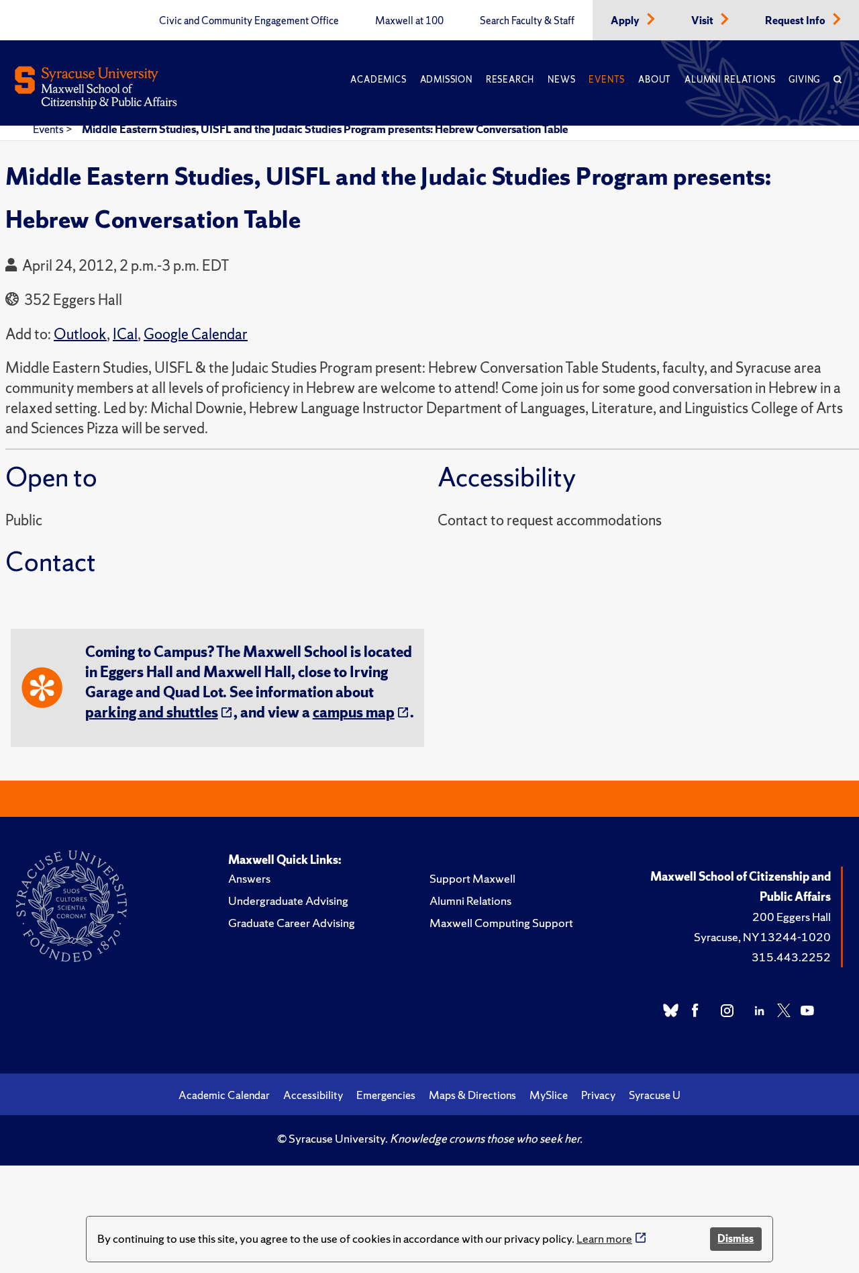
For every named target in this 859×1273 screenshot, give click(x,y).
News (561, 79)
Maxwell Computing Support (501, 922)
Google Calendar (196, 334)
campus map (354, 712)
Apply (626, 21)
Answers (249, 878)
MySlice (548, 1095)
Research (510, 79)
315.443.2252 (791, 957)
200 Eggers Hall (791, 916)
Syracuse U (654, 1095)
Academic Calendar (224, 1095)
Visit (703, 21)
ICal (125, 334)
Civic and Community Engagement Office (249, 21)
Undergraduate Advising (288, 900)
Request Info (796, 21)
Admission (446, 79)
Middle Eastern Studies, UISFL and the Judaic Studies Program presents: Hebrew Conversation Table (325, 129)
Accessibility (313, 1095)
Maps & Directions (472, 1095)
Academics (378, 79)
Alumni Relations (730, 79)
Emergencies (385, 1095)
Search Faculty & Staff (527, 21)
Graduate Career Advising (291, 922)
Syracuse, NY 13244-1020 (762, 937)
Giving (804, 79)
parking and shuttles (151, 712)
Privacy (598, 1095)
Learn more (604, 1238)
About (654, 79)
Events (607, 79)
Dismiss (735, 1238)
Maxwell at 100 (409, 21)
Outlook (80, 334)
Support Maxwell (472, 878)
